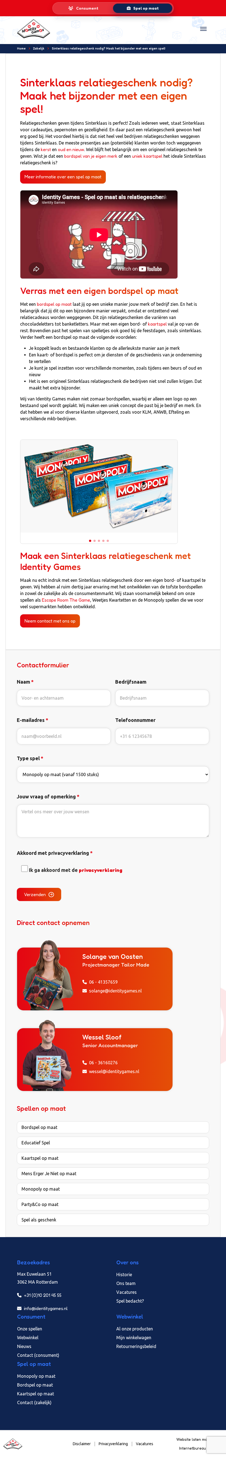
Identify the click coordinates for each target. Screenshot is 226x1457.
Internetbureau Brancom (201, 1448)
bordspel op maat (54, 304)
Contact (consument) (38, 1355)
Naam (25, 681)
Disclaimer (82, 1444)
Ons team (126, 1283)
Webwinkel (27, 1337)
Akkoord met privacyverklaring (55, 853)
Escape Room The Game (66, 600)
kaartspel (157, 324)
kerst (46, 149)
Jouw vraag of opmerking (48, 796)
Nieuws (24, 1346)
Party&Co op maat (39, 1204)
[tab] (83, 8)
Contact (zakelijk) (34, 1402)
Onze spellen (29, 1328)
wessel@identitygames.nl (114, 1071)
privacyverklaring (100, 870)
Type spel (30, 758)
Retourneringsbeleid (136, 1346)
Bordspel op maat (39, 1127)
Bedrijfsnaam (130, 681)
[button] (90, 541)
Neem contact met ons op (50, 621)
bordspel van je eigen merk (90, 156)
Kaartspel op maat (39, 1158)
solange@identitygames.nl (115, 990)
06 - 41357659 (103, 981)
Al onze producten (134, 1328)
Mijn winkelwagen (133, 1337)
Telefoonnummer (135, 720)
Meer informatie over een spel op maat (63, 176)
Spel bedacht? (130, 1300)
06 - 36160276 (103, 1062)
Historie (124, 1274)
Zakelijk (38, 48)
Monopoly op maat (40, 1188)
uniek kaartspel (147, 156)
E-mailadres (32, 720)
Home (21, 48)
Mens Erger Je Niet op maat (48, 1173)
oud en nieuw (71, 149)
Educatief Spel (35, 1142)
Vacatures (126, 1292)
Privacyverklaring (113, 1444)
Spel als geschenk (38, 1219)
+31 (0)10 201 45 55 (42, 1295)
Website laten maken (195, 1439)
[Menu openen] (203, 28)
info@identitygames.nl (45, 1308)
